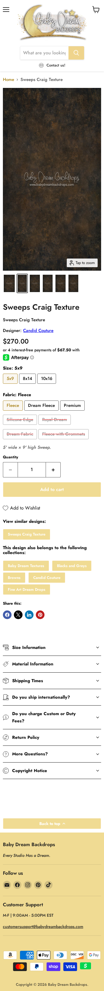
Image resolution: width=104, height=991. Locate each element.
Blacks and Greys (72, 566)
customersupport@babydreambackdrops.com (43, 926)
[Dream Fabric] (20, 441)
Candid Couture (38, 330)
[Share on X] (18, 614)
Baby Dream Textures (26, 566)
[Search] (76, 53)
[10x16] (47, 385)
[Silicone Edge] (20, 426)
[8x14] (28, 385)
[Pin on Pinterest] (40, 614)
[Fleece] (13, 412)
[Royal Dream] (55, 426)
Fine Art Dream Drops (26, 589)
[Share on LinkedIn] (29, 614)
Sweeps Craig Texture (26, 534)
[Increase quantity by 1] (53, 469)
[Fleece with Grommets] (64, 441)
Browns (14, 577)
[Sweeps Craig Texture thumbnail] (9, 283)
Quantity (10, 457)
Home (8, 79)
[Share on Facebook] (7, 614)
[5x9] (11, 385)
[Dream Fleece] (42, 412)
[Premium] (73, 412)
